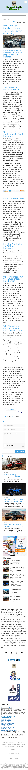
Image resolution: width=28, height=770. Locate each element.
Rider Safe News (6, 720)
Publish (21, 451)
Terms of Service (14, 754)
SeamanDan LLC (6, 708)
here (26, 768)
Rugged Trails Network (8, 723)
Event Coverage (11, 409)
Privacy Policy (14, 758)
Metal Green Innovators (8, 729)
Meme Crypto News (7, 722)
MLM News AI (5, 719)
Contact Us (14, 749)
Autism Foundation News (9, 730)
